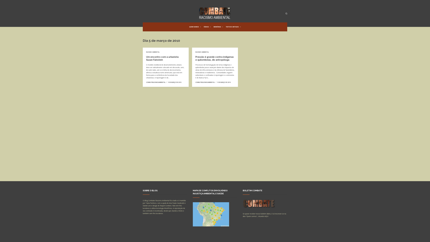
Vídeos (206, 27)
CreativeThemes (182, 238)
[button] (200, 27)
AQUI (266, 216)
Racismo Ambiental (153, 52)
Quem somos (194, 27)
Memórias (217, 27)
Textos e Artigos (232, 27)
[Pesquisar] (286, 13)
